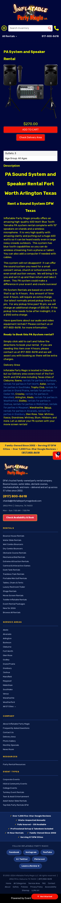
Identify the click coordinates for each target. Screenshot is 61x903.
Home (8, 883)
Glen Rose (7, 655)
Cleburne (7, 647)
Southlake (8, 689)
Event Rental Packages (14, 604)
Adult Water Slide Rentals (15, 801)
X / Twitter (22, 859)
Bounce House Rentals (13, 536)
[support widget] (54, 896)
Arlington (7, 638)
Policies (24, 887)
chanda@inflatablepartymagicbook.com (22, 501)
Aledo (5, 630)
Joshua (6, 672)
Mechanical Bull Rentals (14, 557)
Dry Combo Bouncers (13, 548)
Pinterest (39, 859)
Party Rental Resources (14, 764)
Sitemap (25, 890)
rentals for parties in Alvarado (20, 411)
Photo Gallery (9, 741)
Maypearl (7, 681)
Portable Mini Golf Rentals (15, 578)
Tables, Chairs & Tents (13, 582)
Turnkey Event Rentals (13, 792)
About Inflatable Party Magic (16, 724)
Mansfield (7, 676)
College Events (10, 788)
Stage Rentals (9, 591)
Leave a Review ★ (31, 866)
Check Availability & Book (20, 517)
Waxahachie (8, 698)
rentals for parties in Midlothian (30, 404)
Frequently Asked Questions (16, 728)
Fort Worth (8, 651)
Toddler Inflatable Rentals (15, 599)
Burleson (7, 642)
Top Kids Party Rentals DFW (16, 805)
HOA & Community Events (15, 783)
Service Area (34, 883)
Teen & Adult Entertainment (16, 796)
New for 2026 (9, 608)
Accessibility (50, 887)
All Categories (20, 883)
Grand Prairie (9, 664)
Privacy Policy (36, 887)
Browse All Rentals (11, 612)
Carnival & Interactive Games (16, 565)
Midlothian (8, 685)
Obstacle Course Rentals (14, 553)
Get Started (46, 896)
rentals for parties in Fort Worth (21, 384)
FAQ (44, 883)
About (7, 887)
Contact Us (8, 732)
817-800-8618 (50, 36)
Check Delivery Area (30, 137)
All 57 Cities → (9, 706)
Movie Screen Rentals (13, 595)
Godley (6, 659)
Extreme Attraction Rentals (16, 561)
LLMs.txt (35, 890)
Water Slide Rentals (12, 540)
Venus (6, 693)
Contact (51, 883)
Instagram (31, 852)
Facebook (14, 852)
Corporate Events (11, 779)
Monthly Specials (11, 745)
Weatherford (9, 702)
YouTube (47, 852)
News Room (8, 749)
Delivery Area (9, 736)
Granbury (7, 668)
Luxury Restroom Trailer (14, 587)
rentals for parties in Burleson (39, 380)
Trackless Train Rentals (13, 574)
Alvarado (7, 634)
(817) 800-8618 (31, 452)
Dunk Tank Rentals (11, 570)
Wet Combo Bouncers (13, 544)
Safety (16, 887)
